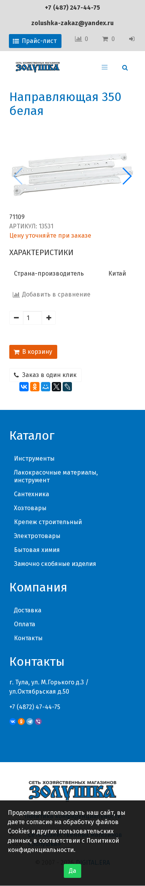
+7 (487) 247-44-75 (72, 7)
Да (72, 870)
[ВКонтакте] (24, 386)
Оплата (24, 624)
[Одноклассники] (34, 386)
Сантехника (31, 494)
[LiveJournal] (67, 386)
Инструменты (34, 458)
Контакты (28, 638)
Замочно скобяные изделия (55, 563)
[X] (56, 386)
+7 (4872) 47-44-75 (34, 707)
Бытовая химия (37, 550)
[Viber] (38, 721)
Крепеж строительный (48, 522)
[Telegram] (29, 721)
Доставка (27, 610)
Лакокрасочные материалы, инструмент (56, 476)
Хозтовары (30, 508)
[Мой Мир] (45, 386)
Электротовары (37, 536)
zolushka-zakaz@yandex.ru (72, 23)
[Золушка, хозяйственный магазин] (37, 67)
